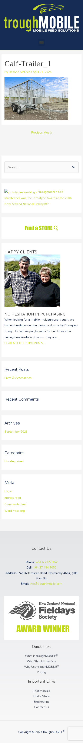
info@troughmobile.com (46, 583)
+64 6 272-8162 (46, 562)
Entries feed (12, 497)
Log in (8, 491)
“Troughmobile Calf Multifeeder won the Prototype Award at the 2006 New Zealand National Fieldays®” (38, 198)
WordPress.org (14, 510)
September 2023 (15, 431)
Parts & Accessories (17, 378)
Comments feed (15, 504)
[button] (41, 42)
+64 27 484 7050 (44, 567)
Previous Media (41, 132)
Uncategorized (14, 461)
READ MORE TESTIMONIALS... (25, 343)
